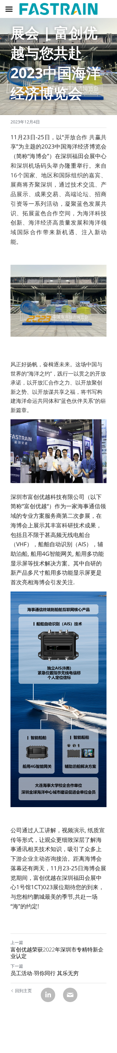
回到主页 (23, 990)
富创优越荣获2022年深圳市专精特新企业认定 (57, 953)
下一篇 (16, 966)
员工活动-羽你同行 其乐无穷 (44, 973)
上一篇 (16, 942)
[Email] (70, 995)
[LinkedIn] (48, 995)
